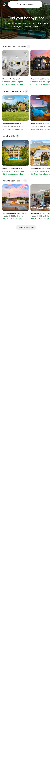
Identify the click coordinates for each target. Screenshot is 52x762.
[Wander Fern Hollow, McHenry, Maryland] (15, 108)
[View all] (28, 46)
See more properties (26, 227)
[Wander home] (4, 4)
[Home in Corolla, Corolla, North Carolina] (15, 63)
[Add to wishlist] (25, 53)
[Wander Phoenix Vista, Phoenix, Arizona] (15, 197)
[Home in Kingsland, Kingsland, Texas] (15, 153)
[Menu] (46, 4)
